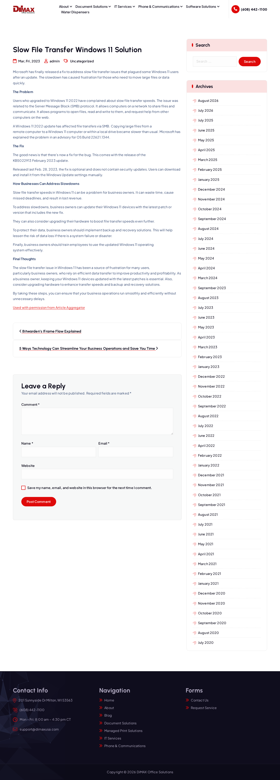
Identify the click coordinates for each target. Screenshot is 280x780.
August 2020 (208, 633)
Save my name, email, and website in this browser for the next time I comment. (89, 488)
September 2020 (212, 623)
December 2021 (211, 475)
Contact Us (200, 700)
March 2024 (207, 278)
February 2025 (210, 169)
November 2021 (211, 485)
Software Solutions (201, 6)
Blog (108, 715)
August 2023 (208, 298)
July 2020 (206, 642)
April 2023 (206, 337)
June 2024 (206, 248)
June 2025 (206, 130)
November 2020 (211, 603)
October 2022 (209, 396)
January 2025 (208, 179)
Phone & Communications (158, 6)
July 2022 (205, 426)
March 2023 (207, 347)
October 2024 (209, 209)
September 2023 (212, 288)
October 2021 (209, 495)
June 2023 (206, 317)
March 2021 (207, 564)
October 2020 (210, 613)
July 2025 (205, 120)
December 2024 (211, 189)
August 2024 (208, 228)
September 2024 (212, 219)
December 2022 (211, 376)
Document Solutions (91, 6)
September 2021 (211, 504)
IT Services (123, 6)
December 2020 (211, 593)
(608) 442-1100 (254, 9)
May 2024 (206, 258)
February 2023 (210, 357)
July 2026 (205, 110)
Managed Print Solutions (123, 730)
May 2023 (206, 327)
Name (27, 443)
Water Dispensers (75, 12)
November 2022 (211, 386)
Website (28, 465)
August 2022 (208, 416)
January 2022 (208, 465)
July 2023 (205, 307)
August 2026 (208, 100)
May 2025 (206, 140)
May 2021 (205, 544)
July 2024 (205, 238)
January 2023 (208, 366)
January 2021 (208, 583)
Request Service (204, 708)
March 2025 (207, 159)
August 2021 (208, 514)
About (64, 6)
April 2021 (206, 554)
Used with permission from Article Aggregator (49, 307)
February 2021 (209, 573)
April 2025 (206, 150)
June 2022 (206, 435)
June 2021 (206, 534)
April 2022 (206, 445)
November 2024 (211, 199)
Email (103, 443)
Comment (30, 404)
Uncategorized (82, 61)
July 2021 (205, 524)
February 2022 (210, 455)
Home (109, 700)
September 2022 (212, 406)
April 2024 (206, 268)
